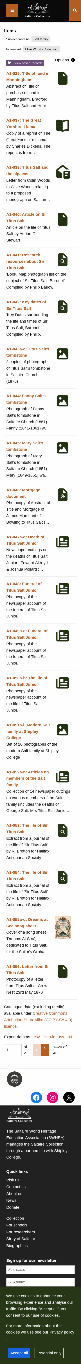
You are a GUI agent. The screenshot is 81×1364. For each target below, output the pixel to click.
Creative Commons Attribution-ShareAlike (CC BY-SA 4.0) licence (38, 1020)
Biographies (17, 1245)
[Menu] (12, 10)
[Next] (45, 1050)
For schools (16, 1225)
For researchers (20, 1232)
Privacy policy (62, 1332)
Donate (12, 1207)
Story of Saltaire (20, 1239)
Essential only (48, 1353)
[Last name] (40, 1282)
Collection (15, 1218)
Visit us (12, 1180)
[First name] (40, 1269)
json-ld (49, 1037)
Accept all (19, 1353)
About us (14, 1193)
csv (37, 1037)
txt (70, 1037)
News (11, 1200)
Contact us (16, 1187)
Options (62, 60)
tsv (61, 1037)
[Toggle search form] (75, 10)
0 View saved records (26, 63)
